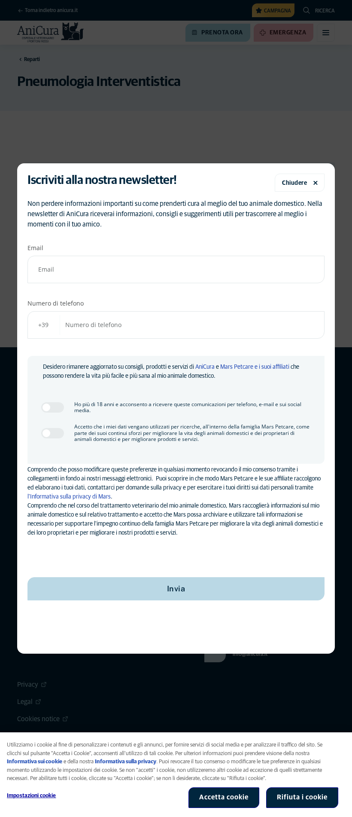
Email (35, 248)
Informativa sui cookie (34, 762)
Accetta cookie (224, 797)
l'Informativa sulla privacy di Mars (69, 497)
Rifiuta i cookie (302, 797)
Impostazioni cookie (31, 796)
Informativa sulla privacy (125, 762)
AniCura (205, 367)
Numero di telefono (55, 303)
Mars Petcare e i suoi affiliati (254, 367)
